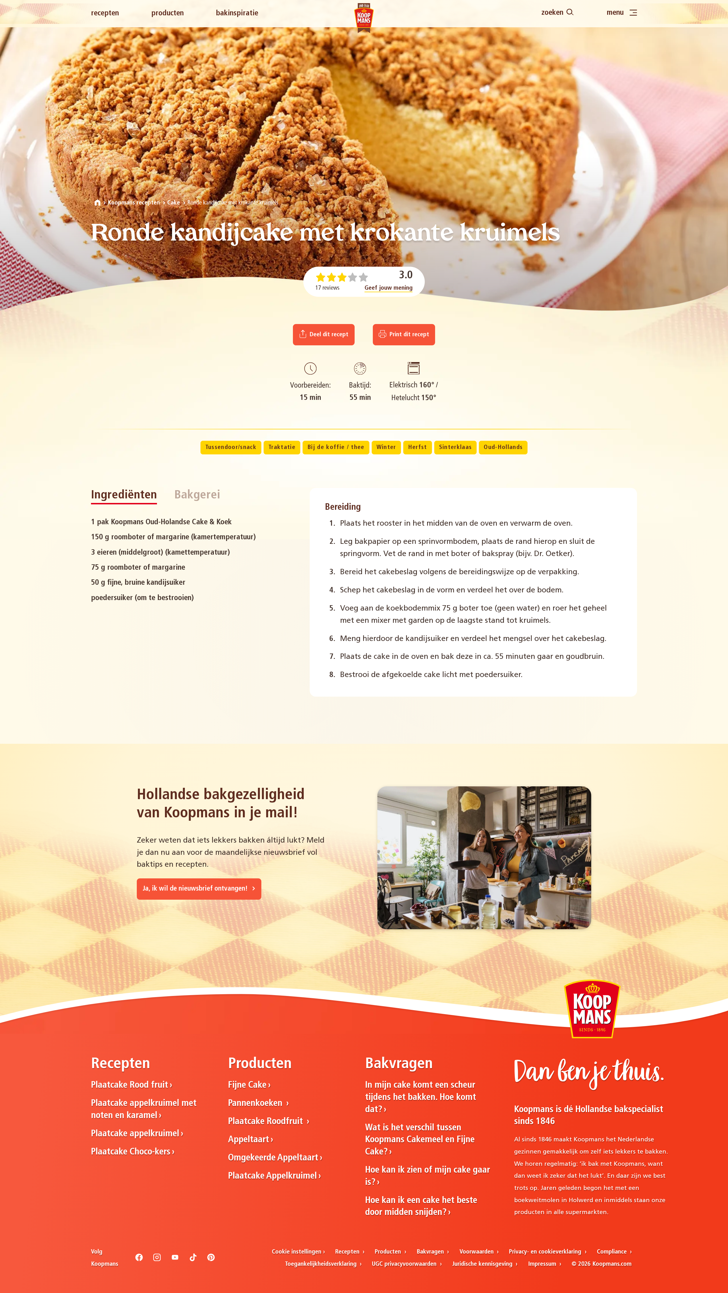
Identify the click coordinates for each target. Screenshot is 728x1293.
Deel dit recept (328, 335)
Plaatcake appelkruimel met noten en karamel (144, 1109)
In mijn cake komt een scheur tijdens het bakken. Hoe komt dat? (420, 1097)
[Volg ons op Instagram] (157, 1260)
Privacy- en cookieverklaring (546, 1252)
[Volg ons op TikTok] (193, 1260)
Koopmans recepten (134, 203)
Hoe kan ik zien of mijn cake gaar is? (427, 1176)
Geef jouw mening (389, 288)
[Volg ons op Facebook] (139, 1260)
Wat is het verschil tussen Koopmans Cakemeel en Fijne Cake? (420, 1140)
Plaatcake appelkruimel (135, 1134)
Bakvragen (431, 1252)
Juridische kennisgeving (483, 1264)
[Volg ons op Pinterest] (211, 1260)
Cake (173, 203)
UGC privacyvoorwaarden (405, 1264)
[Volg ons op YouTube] (175, 1260)
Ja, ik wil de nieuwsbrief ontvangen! (196, 888)
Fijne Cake (247, 1085)
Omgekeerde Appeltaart (273, 1158)
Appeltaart (248, 1139)
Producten (167, 13)
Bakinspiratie (237, 13)
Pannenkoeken (256, 1103)
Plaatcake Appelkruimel (272, 1176)
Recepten (105, 13)
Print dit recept (408, 335)
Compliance (612, 1252)
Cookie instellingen (296, 1252)
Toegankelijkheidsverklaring (321, 1264)
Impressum (543, 1264)
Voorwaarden (477, 1252)
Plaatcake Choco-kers (130, 1152)
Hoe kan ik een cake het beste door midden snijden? (421, 1206)
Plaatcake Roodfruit (266, 1121)
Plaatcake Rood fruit (129, 1085)
